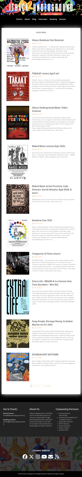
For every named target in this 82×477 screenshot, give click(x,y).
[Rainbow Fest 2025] (17, 233)
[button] (25, 456)
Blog (34, 19)
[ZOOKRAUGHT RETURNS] (17, 367)
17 (44, 386)
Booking (53, 19)
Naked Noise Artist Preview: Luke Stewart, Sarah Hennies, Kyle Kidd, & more (52, 189)
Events (19, 19)
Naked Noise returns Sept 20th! (48, 146)
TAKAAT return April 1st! (45, 73)
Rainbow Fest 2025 (42, 220)
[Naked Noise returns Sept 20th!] (17, 162)
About (27, 19)
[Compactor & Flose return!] (17, 263)
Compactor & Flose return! (46, 253)
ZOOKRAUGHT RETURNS (45, 354)
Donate (62, 19)
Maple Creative (59, 474)
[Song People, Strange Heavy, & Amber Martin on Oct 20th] (17, 333)
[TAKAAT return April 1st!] (17, 86)
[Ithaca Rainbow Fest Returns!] (17, 52)
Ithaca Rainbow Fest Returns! (48, 40)
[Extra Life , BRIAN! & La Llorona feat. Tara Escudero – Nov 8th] (17, 297)
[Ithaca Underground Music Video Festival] (17, 123)
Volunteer (43, 19)
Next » (49, 386)
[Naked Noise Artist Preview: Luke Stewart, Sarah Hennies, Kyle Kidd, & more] (17, 199)
